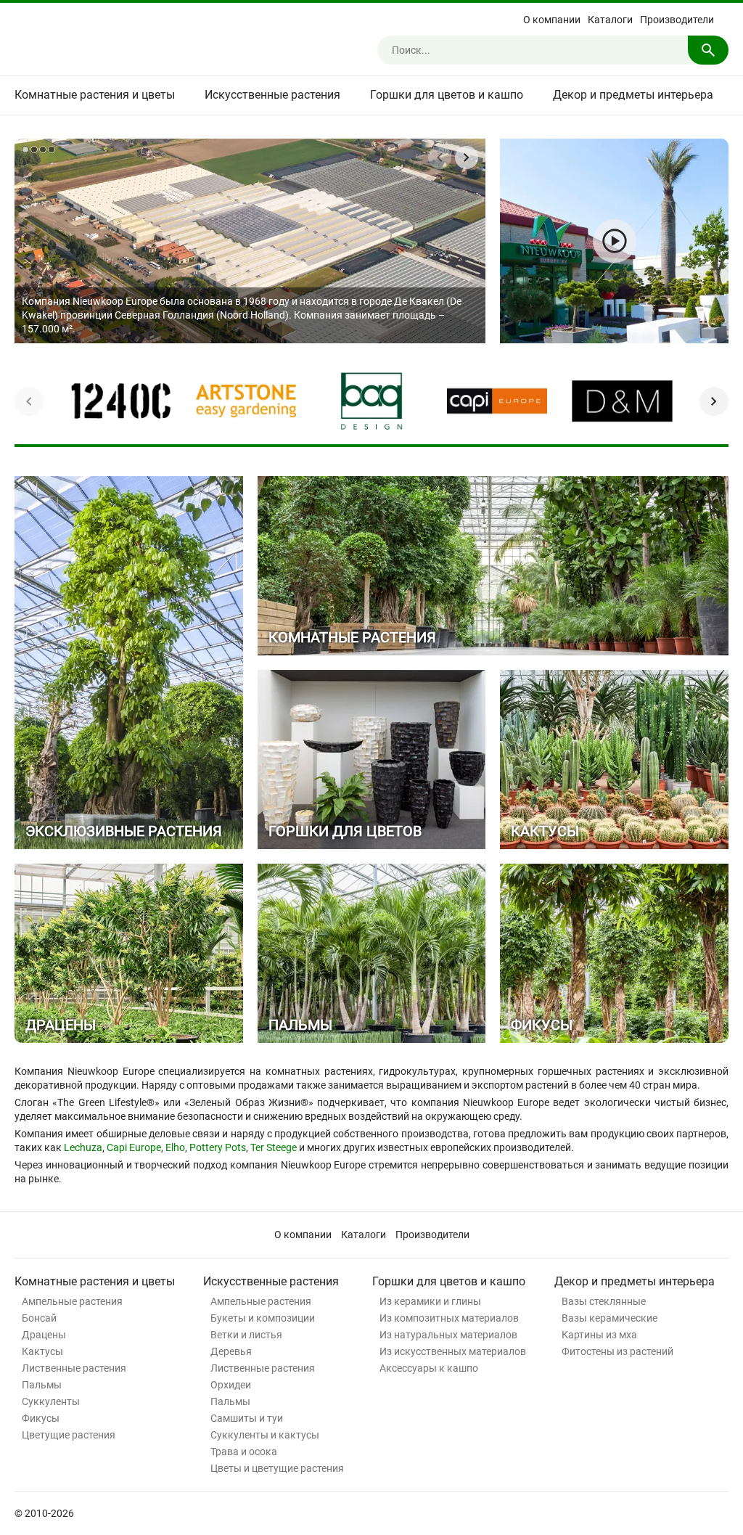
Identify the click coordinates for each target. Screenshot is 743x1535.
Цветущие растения (68, 1435)
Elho (175, 1147)
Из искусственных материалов (452, 1351)
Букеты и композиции (262, 1318)
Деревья (231, 1351)
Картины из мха (599, 1334)
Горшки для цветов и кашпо (446, 95)
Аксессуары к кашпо (428, 1368)
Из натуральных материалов (448, 1334)
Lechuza (83, 1147)
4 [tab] (51, 149)
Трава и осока (243, 1451)
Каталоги (610, 19)
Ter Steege (273, 1147)
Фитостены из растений (617, 1351)
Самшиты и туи (246, 1418)
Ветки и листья (246, 1334)
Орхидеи (230, 1385)
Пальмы (42, 1385)
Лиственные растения (74, 1368)
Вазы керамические (609, 1318)
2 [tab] (34, 149)
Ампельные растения (72, 1301)
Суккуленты (51, 1401)
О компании (551, 19)
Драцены (44, 1334)
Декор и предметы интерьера (633, 95)
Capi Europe (134, 1147)
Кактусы (42, 1351)
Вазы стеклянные (604, 1301)
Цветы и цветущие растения (277, 1468)
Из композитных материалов (449, 1318)
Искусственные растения (272, 95)
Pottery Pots (217, 1147)
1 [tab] (25, 149)
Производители (677, 19)
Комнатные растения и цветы (95, 95)
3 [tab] (42, 149)
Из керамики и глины (430, 1301)
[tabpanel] (250, 241)
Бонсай (39, 1318)
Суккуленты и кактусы (264, 1435)
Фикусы (40, 1418)
